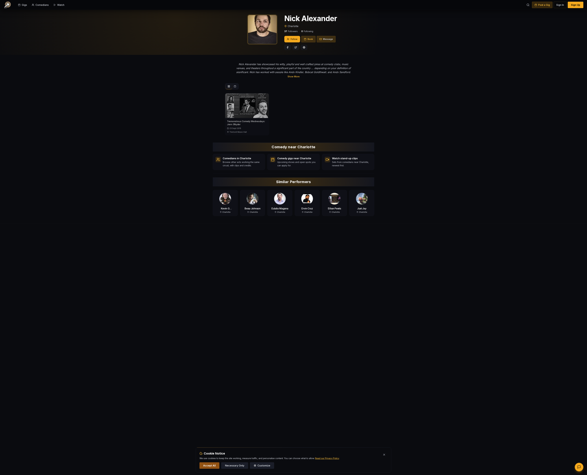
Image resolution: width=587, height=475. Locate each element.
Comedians (42, 4)
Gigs (24, 4)
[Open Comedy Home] (7, 5)
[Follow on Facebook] (287, 47)
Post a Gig (544, 4)
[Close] (384, 454)
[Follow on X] (296, 47)
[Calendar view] (235, 86)
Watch (60, 4)
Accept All (209, 465)
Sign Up (575, 4)
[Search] (528, 5)
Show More (294, 76)
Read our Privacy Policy (327, 458)
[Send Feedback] (579, 467)
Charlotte (293, 26)
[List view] (229, 86)
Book (310, 39)
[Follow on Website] (304, 47)
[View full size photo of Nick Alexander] (262, 29)
